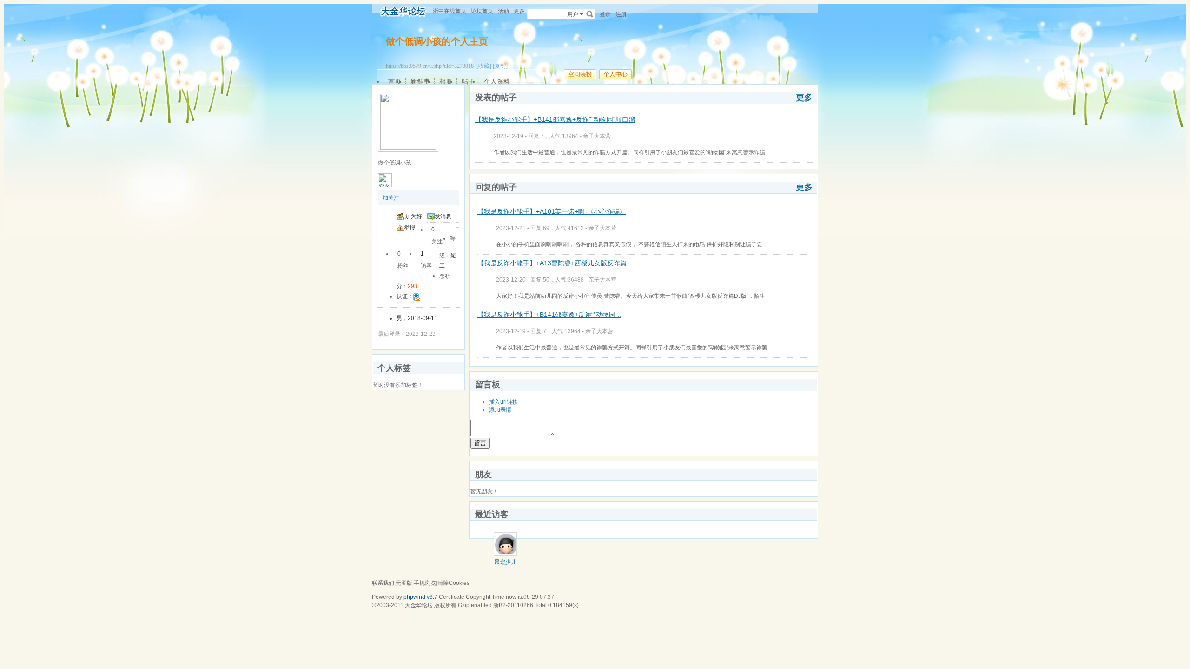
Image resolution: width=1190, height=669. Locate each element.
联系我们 (383, 583)
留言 (480, 442)
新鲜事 (420, 81)
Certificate (451, 597)
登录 (605, 14)
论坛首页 (482, 11)
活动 (503, 11)
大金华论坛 (419, 605)
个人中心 (615, 74)
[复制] (500, 66)
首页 (394, 81)
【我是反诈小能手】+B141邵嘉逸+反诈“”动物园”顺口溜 (555, 119)
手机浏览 (425, 583)
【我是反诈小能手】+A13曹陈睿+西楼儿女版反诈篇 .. (554, 263)
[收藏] (483, 66)
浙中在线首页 (449, 11)
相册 (445, 81)
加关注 (391, 198)
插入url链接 (503, 402)
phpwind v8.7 (420, 597)
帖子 (468, 81)
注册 (621, 14)
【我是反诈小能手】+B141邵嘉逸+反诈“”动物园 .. (549, 314)
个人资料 (497, 81)
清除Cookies (453, 583)
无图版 (404, 583)
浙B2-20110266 (513, 605)
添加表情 (500, 410)
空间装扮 (580, 74)
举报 (409, 227)
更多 (804, 97)
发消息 (443, 216)
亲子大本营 (597, 136)
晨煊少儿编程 (505, 565)
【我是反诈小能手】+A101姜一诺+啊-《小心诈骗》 (551, 211)
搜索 (590, 14)
